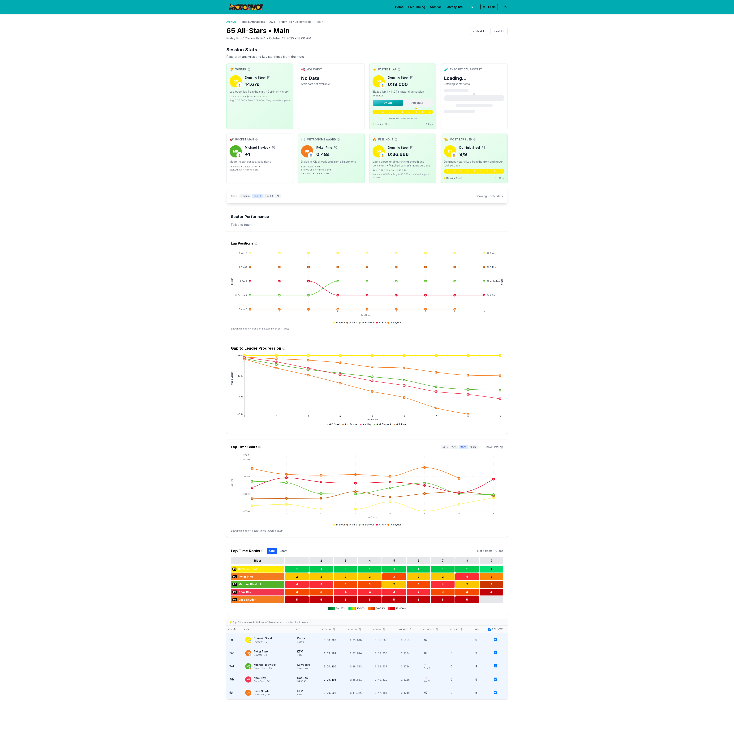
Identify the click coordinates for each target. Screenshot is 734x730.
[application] (367, 287)
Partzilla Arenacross (252, 21)
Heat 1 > (499, 31)
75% (453, 446)
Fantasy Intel (455, 7)
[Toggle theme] (505, 6)
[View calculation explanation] (249, 69)
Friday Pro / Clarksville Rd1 (296, 21)
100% (463, 446)
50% (445, 446)
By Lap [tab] (388, 102)
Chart (283, 550)
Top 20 (269, 196)
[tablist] (403, 103)
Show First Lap (494, 447)
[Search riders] (472, 7)
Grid (272, 550)
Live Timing (416, 7)
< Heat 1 (478, 31)
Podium (245, 196)
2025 (272, 21)
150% (473, 446)
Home (399, 7)
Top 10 (257, 196)
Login (492, 6)
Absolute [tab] (417, 102)
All (278, 196)
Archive (435, 7)
